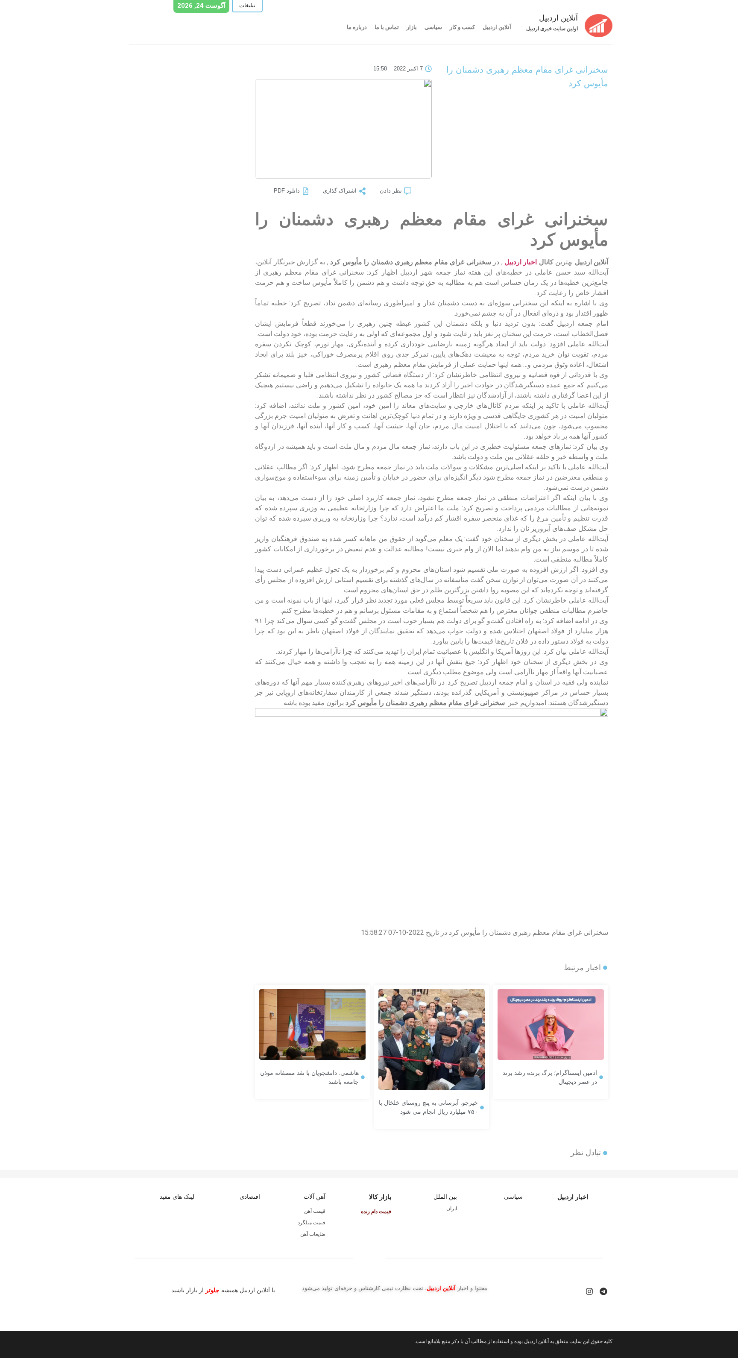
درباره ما (357, 27)
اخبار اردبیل (520, 262)
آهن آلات (314, 1196)
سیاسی (433, 27)
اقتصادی (250, 1196)
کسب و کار (462, 27)
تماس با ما (387, 27)
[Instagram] (589, 1291)
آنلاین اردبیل (497, 27)
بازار (412, 27)
